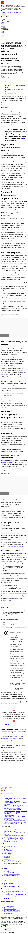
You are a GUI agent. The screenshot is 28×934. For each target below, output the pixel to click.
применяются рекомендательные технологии (14, 916)
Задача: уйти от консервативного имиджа (16, 83)
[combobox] (7, 929)
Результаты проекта (10, 93)
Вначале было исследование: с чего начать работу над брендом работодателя (15, 822)
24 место (23, 138)
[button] (2, 31)
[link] (3, 28)
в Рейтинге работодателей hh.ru (15, 546)
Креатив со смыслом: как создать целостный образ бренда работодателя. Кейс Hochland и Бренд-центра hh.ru (15, 811)
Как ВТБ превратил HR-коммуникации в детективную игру (14, 817)
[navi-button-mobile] (2, 36)
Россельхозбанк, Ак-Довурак (15, 837)
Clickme (9, 600)
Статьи (5, 39)
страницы (19, 381)
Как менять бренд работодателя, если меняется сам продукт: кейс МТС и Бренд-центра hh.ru (15, 803)
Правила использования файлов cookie (11, 12)
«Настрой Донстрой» (6, 462)
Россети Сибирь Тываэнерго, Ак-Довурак (14, 840)
